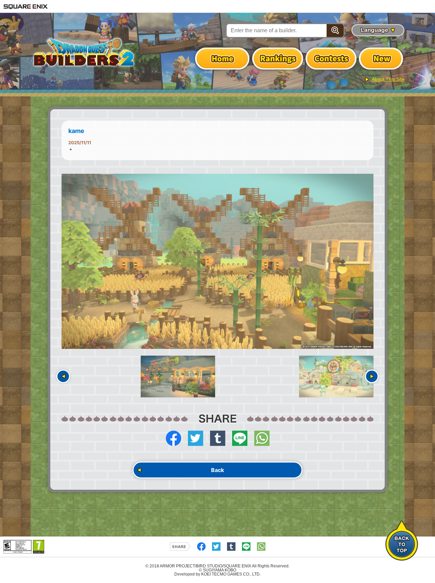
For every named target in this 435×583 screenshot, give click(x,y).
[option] (217, 261)
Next (372, 376)
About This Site (388, 79)
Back (217, 470)
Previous (63, 376)
